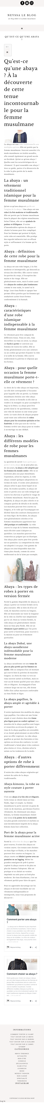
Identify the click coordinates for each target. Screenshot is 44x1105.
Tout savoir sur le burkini (22, 1039)
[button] (22, 28)
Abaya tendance (22, 1054)
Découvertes (22, 1064)
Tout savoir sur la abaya (22, 1037)
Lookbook (22, 1068)
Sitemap (22, 1047)
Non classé (22, 1076)
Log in (2, 1101)
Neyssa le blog (22, 15)
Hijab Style (22, 1066)
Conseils (22, 1061)
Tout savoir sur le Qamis (22, 1044)
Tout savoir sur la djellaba (22, 1042)
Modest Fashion (22, 1073)
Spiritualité (22, 1078)
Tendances (22, 1081)
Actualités (22, 1056)
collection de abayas (20, 842)
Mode (22, 1071)
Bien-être (22, 1059)
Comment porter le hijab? (22, 1034)
